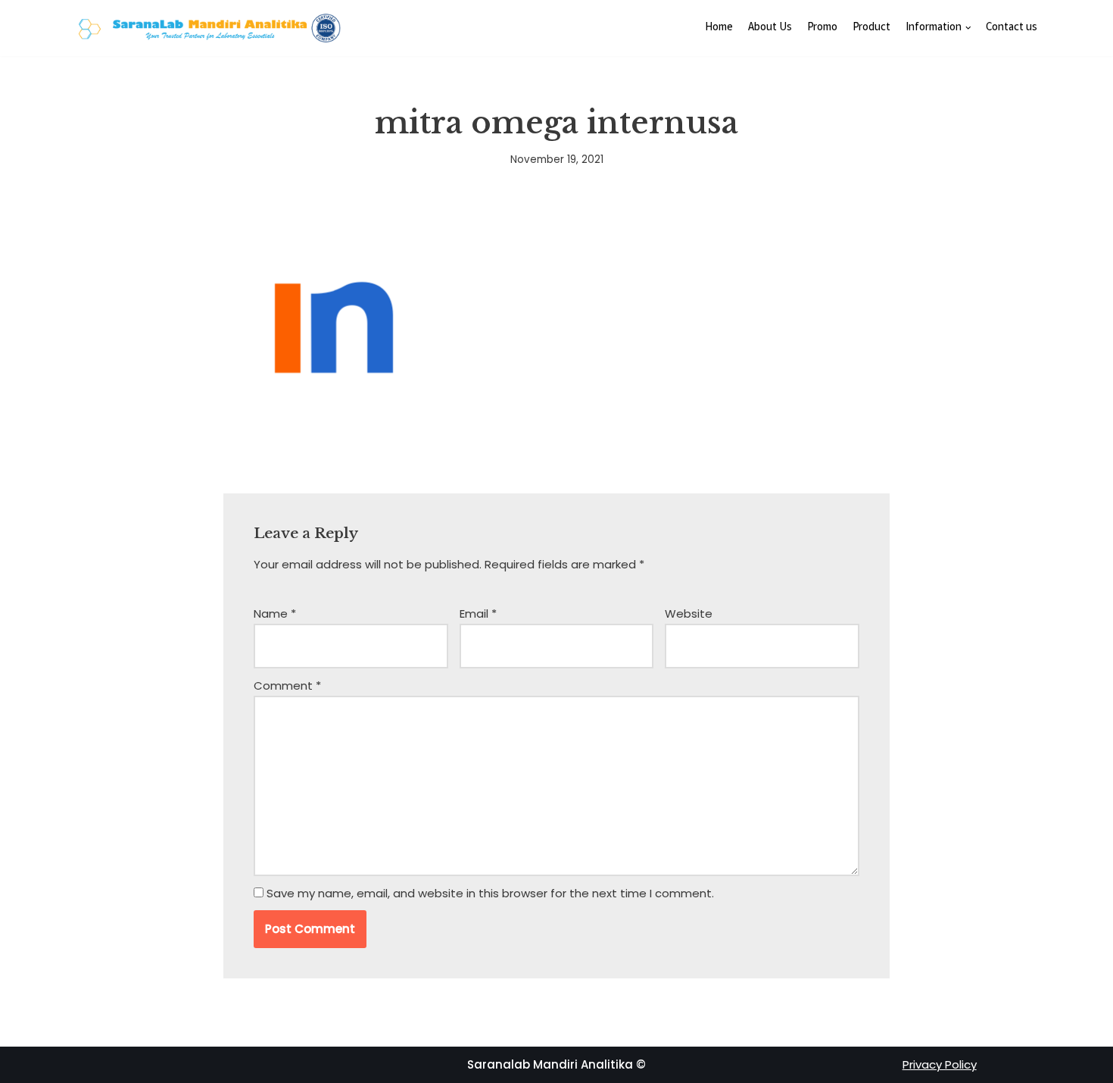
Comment (287, 685)
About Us (770, 28)
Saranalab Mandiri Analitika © (556, 1064)
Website (688, 613)
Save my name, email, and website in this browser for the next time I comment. (490, 893)
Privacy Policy (940, 1064)
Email (478, 613)
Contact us (1011, 28)
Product (871, 28)
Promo (822, 28)
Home (719, 28)
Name (275, 613)
